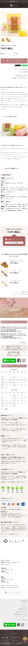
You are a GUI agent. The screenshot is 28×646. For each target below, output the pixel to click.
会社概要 (6, 637)
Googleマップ (7, 564)
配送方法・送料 (23, 609)
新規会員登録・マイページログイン (9, 644)
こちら (20, 422)
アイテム (16, 640)
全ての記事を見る (22, 342)
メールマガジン (5, 640)
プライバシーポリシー (21, 617)
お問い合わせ (17, 637)
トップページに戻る (22, 619)
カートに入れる (15, 61)
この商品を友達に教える (21, 75)
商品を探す (13, 1)
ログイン (24, 603)
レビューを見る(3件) (21, 69)
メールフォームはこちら (15, 592)
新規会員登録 (23, 601)
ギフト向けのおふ (23, 294)
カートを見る (23, 606)
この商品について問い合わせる (19, 78)
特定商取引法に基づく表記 (20, 614)
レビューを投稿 (22, 72)
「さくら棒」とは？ (10, 116)
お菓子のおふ (24, 291)
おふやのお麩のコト (12, 168)
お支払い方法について (21, 611)
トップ (16, 291)
